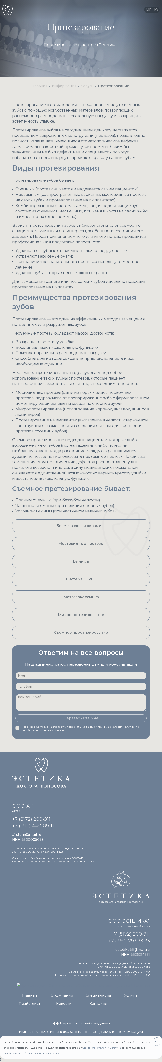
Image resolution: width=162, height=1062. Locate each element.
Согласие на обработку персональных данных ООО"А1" (47, 858)
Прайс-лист (29, 1003)
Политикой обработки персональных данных (32, 1053)
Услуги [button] (131, 995)
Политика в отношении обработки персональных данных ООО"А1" (54, 861)
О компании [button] (62, 995)
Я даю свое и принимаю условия (80, 728)
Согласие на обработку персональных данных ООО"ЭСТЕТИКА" (109, 971)
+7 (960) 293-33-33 (129, 941)
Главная (40, 86)
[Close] (157, 1041)
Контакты (98, 1003)
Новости (64, 1003)
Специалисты (98, 995)
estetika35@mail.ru (132, 949)
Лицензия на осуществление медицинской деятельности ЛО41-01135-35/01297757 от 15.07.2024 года (48, 850)
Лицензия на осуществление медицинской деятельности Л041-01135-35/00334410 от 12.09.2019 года (113, 965)
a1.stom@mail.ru (26, 834)
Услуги (87, 86)
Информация (64, 86)
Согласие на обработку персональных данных (65, 726)
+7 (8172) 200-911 (31, 819)
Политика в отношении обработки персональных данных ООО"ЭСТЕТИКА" (102, 974)
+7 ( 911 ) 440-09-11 (33, 826)
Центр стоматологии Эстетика (102, 1047)
